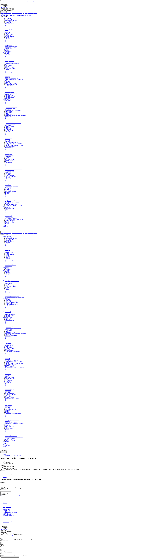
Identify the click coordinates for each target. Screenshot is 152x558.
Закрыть (2, 544)
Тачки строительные (9, 147)
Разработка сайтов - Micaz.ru (6, 535)
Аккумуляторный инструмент (11, 20)
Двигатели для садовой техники (11, 186)
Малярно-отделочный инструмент (12, 63)
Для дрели (7, 119)
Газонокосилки (8, 60)
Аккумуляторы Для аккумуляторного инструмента (15, 115)
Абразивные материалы (10, 114)
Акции (4, 225)
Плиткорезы (7, 39)
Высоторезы (7, 183)
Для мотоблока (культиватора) (11, 107)
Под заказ (3, 470)
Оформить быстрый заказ (14, 556)
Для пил (7, 122)
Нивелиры (7, 157)
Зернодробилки (8, 187)
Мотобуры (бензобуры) (10, 61)
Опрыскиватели (8, 197)
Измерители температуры (10, 150)
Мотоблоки (7, 192)
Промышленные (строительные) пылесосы (14, 145)
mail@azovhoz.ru (3, 7)
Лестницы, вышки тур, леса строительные (13, 143)
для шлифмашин (8, 111)
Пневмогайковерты (9, 85)
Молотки (7, 66)
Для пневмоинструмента (10, 108)
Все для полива (8, 178)
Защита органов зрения (10, 96)
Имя (1, 539)
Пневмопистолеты (9, 88)
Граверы (7, 33)
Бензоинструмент (6, 52)
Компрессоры (8, 82)
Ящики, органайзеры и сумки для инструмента (14, 79)
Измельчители (8, 188)
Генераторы (7, 54)
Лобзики (7, 27)
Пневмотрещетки (8, 91)
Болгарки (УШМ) (8, 19)
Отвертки (7, 71)
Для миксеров (8, 104)
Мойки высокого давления (10, 191)
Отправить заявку (4, 540)
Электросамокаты (8, 51)
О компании (2, 15)
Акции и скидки (9, 15)
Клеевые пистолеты (9, 34)
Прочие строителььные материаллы (12, 133)
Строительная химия (9, 134)
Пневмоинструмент (7, 80)
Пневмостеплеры (8, 89)
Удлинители (7, 174)
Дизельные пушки (9, 217)
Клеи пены (7, 131)
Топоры (6, 64)
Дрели (6, 26)
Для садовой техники (9, 126)
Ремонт (4, 228)
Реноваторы (7, 40)
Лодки (6, 209)
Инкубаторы (7, 189)
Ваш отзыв (2, 487)
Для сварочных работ (9, 127)
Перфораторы (8, 24)
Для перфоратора (8, 120)
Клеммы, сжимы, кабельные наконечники (13, 169)
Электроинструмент (7, 18)
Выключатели (8, 164)
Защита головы (8, 94)
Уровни (6, 161)
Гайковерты (7, 32)
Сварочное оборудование (10, 146)
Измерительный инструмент (8, 148)
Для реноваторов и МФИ (10, 124)
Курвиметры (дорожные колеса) (11, 151)
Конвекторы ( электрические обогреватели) (14, 219)
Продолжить (3, 489)
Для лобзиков (8, 103)
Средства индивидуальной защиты (10, 93)
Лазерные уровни (8, 154)
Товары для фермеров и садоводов (12, 202)
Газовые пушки (8, 216)
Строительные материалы (8, 129)
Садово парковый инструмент (11, 73)
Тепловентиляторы (9, 221)
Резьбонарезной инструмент (11, 72)
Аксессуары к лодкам (9, 208)
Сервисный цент (23, 15)
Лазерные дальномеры (9, 152)
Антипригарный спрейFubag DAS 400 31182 (12, 455)
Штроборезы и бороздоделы (11, 46)
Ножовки (7, 70)
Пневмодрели (8, 87)
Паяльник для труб (9, 29)
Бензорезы (7, 57)
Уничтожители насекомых (10, 222)
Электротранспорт (6, 49)
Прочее (6, 113)
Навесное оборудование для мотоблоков (13, 195)
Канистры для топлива (9, 179)
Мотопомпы (7, 194)
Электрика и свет (6, 163)
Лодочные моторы (9, 210)
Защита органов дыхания (10, 95)
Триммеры (7, 53)
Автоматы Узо (8, 165)
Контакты (29, 15)
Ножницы (7, 69)
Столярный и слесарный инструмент (12, 74)
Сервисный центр (6, 499)
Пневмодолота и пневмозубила (11, 86)
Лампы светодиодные (9, 171)
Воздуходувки (8, 58)
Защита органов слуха (9, 97)
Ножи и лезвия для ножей (10, 68)
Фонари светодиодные (9, 175)
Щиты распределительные (10, 176)
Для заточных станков (9, 102)
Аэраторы (7, 181)
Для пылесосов (8, 109)
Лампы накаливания (9, 170)
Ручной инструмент (7, 62)
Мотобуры (7, 193)
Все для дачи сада (6, 177)
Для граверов (8, 118)
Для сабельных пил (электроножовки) (13, 110)
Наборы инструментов (9, 67)
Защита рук (7, 98)
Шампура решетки (9, 213)
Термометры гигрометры (10, 159)
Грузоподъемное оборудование (11, 142)
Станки (6, 30)
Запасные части (6, 223)
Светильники (8, 173)
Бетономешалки (8, 138)
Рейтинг (2, 488)
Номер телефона (17, 539)
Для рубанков (8, 125)
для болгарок (8, 101)
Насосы (6, 196)
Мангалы (7, 211)
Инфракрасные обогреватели (11, 218)
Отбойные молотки (9, 37)
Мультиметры (8, 156)
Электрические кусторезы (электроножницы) (14, 205)
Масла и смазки (8, 112)
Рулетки (6, 158)
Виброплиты (7, 139)
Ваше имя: (2, 482)
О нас (4, 500)
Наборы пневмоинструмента (11, 83)
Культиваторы (8, 190)
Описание (5, 476)
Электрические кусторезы (10, 47)
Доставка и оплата (16, 15)
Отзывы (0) (5, 477)
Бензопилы (7, 56)
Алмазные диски (8, 116)
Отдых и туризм (6, 206)
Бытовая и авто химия (9, 130)
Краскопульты (8, 35)
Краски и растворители (10, 132)
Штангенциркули (8, 162)
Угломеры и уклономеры (10, 160)
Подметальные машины (10, 198)
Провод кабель (8, 172)
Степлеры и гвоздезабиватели (11, 41)
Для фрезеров (8, 128)
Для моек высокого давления (11, 105)
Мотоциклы (7, 207)
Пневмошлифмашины (9, 92)
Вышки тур (7, 140)
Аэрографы (7, 81)
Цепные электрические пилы (11, 204)
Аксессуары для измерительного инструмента (14, 149)
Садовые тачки (8, 201)
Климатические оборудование (9, 214)
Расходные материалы (7, 99)
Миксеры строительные (10, 23)
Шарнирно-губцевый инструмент (12, 78)
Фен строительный (9, 42)
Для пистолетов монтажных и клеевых (13, 123)
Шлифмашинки (8, 45)
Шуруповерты (8, 22)
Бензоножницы (8, 55)
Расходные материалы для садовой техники (14, 200)
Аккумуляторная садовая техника (12, 180)
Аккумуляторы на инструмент (11, 31)
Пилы (6, 25)
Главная (4, 454)
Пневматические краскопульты (11, 84)
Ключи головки (8, 65)
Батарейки (7, 166)
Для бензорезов (8, 100)
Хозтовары (7, 77)
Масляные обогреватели (10, 220)
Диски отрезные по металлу (11, 117)
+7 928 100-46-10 (3, 14)
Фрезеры (7, 43)
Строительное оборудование (8, 136)
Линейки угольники (9, 155)
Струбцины (7, 76)
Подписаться (3, 494)
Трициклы (7, 50)
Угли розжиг (7, 212)
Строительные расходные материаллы (13, 135)
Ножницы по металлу (9, 36)
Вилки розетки (8, 167)
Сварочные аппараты (9, 21)
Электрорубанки (8, 48)
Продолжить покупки (4, 556)
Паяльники (7, 38)
